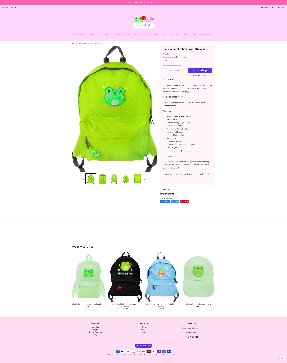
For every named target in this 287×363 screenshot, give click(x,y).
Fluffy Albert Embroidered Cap (198, 304)
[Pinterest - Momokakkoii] (193, 337)
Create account (269, 7)
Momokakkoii (116, 355)
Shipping (166, 57)
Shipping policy (160, 355)
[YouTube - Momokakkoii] (196, 337)
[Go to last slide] (83, 179)
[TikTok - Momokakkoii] (189, 337)
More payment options (200, 75)
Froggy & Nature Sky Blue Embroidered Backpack (161, 305)
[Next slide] (144, 179)
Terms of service (149, 355)
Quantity (166, 60)
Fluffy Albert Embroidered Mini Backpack (88, 304)
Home (73, 43)
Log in (261, 7)
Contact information (173, 355)
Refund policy (128, 355)
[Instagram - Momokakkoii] (186, 337)
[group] (90, 178)
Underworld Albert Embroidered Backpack (125, 305)
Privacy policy (138, 355)
